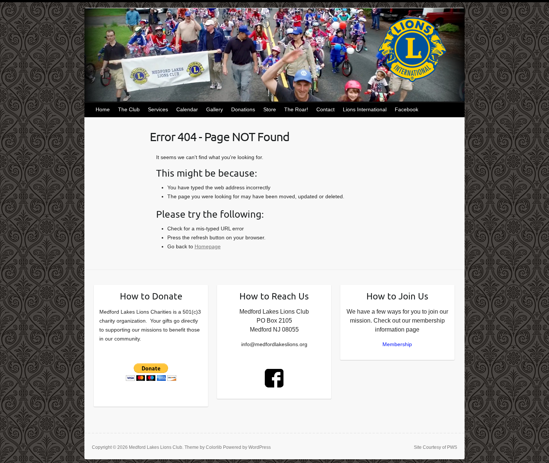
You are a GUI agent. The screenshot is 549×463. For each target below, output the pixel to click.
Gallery (214, 109)
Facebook (406, 109)
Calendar (187, 109)
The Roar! (296, 109)
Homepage (208, 246)
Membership (397, 344)
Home (103, 109)
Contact (325, 109)
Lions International (365, 109)
